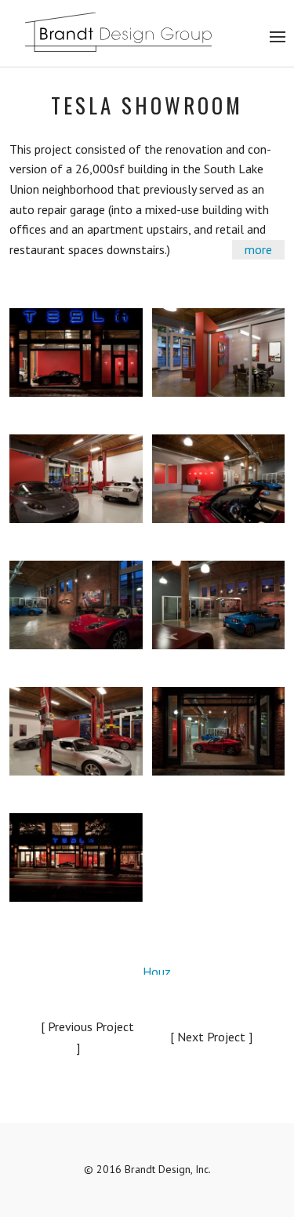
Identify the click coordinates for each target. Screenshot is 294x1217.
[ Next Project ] (211, 1036)
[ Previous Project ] (87, 1037)
